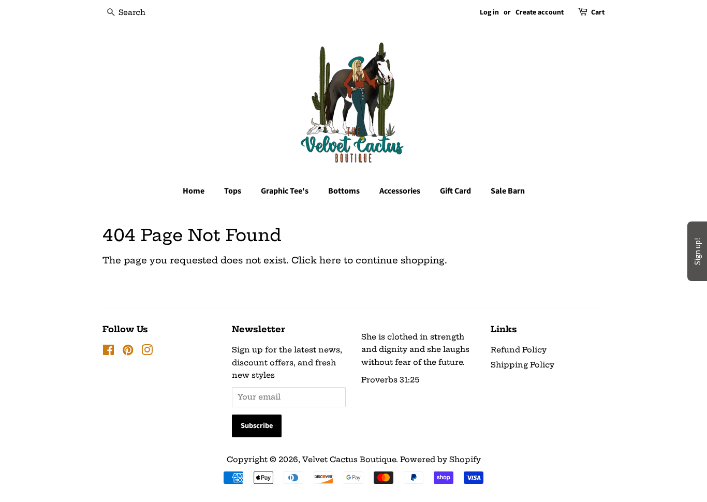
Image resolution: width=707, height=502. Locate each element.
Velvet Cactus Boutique (349, 459)
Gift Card (455, 191)
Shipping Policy (522, 365)
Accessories (399, 191)
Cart (598, 12)
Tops (232, 191)
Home (193, 191)
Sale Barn (508, 191)
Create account (539, 12)
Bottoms (344, 191)
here (330, 260)
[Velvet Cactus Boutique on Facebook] (108, 352)
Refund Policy (519, 350)
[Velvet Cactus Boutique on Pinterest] (128, 352)
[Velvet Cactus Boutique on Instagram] (147, 352)
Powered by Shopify (440, 459)
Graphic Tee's (284, 191)
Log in (489, 12)
